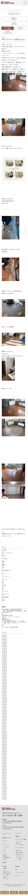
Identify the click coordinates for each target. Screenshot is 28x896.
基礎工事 (4, 618)
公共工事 (4, 585)
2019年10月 (4, 754)
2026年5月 (4, 639)
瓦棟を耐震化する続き (7, 615)
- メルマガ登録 (18, 859)
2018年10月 (4, 772)
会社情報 (4, 866)
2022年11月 (4, 700)
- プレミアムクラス (6, 845)
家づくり (4, 555)
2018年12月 (4, 769)
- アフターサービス (19, 841)
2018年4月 (4, 781)
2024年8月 (4, 669)
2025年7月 (4, 654)
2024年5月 (4, 673)
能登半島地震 (5, 597)
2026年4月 (4, 641)
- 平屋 (4, 851)
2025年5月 (4, 657)
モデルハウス (5, 591)
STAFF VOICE (7, 32)
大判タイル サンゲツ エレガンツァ (11, 617)
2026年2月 (4, 644)
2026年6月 (4, 638)
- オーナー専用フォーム (20, 857)
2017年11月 (4, 789)
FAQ (16, 869)
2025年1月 (4, 661)
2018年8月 (4, 775)
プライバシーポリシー (20, 872)
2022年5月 (4, 709)
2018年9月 (4, 774)
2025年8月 (4, 653)
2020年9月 (4, 738)
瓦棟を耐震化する (6, 619)
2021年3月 (4, 729)
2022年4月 (4, 710)
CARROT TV (20, 28)
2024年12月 (4, 663)
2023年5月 (4, 691)
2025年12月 (4, 647)
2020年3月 (4, 747)
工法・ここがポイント (7, 553)
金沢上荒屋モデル (6, 570)
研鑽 (3, 561)
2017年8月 (4, 793)
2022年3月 (4, 712)
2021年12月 (4, 716)
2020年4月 (4, 746)
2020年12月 (4, 734)
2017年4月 (4, 799)
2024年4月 (4, 675)
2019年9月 (4, 756)
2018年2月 (4, 784)
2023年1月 (4, 697)
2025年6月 (4, 655)
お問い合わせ (18, 850)
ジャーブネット (5, 576)
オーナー (4, 573)
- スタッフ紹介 (5, 878)
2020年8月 (4, 740)
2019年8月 (4, 757)
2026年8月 (4, 635)
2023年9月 (4, 685)
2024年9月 (4, 667)
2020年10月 (4, 737)
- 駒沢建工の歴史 (6, 872)
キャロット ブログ (19, 847)
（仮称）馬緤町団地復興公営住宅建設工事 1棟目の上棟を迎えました (14, 611)
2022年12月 (4, 698)
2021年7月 (4, 723)
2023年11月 (4, 682)
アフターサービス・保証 (20, 839)
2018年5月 (4, 780)
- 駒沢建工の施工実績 (7, 873)
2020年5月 (4, 744)
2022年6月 (4, 707)
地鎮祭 (3, 564)
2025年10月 (4, 650)
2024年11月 (4, 664)
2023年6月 (4, 689)
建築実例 (4, 862)
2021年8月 (4, 722)
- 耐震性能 (5, 855)
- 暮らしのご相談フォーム (20, 852)
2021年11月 (4, 718)
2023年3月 (4, 694)
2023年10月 (4, 683)
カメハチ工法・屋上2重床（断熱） (10, 627)
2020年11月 (4, 735)
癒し (3, 614)
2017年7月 (4, 794)
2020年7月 (4, 741)
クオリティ (4, 854)
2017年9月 (4, 791)
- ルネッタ (5, 849)
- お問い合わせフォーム (20, 856)
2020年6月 (4, 743)
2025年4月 (4, 658)
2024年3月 (4, 676)
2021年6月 (4, 725)
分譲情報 (17, 836)
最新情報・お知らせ (6, 838)
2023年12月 (4, 681)
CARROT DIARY (7, 28)
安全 (3, 588)
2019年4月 (4, 763)
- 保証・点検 (18, 843)
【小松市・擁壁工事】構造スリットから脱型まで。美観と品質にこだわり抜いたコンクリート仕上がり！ (14, 623)
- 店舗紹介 (5, 877)
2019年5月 (4, 762)
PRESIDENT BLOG (14, 19)
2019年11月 (4, 753)
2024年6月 (4, 672)
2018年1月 (4, 786)
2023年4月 (4, 692)
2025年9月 (4, 651)
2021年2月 (4, 731)
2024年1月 (4, 679)
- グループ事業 (5, 875)
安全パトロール (5, 594)
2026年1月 (4, 645)
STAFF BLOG (14, 24)
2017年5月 (4, 797)
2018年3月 (4, 783)
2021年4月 (4, 728)
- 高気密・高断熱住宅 (6, 857)
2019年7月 (4, 759)
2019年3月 (4, 765)
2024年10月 (4, 666)
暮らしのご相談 (4, 892)
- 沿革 (4, 870)
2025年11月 (4, 648)
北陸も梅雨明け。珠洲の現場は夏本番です (12, 609)
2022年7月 (4, 706)
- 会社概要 (5, 868)
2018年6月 (4, 778)
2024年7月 (4, 670)
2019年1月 (4, 768)
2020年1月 (4, 750)
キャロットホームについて (6, 834)
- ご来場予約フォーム (20, 854)
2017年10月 (4, 790)
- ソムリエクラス (6, 847)
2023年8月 (4, 686)
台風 (3, 582)
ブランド (4, 844)
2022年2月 (4, 713)
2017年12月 (4, 787)
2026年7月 (4, 636)
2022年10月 (4, 701)
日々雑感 (4, 550)
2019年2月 (4, 766)
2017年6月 (4, 796)
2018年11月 (4, 771)
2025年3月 (4, 660)
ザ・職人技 (4, 558)
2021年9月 (4, 721)
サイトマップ (18, 875)
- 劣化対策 (5, 859)
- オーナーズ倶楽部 (19, 844)
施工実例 (23, 892)
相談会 (3, 600)
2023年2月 (4, 695)
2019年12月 (4, 751)
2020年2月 (4, 749)
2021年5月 (4, 726)
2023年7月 (4, 688)
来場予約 (14, 892)
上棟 (3, 567)
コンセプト (4, 841)
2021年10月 (4, 719)
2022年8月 (4, 704)
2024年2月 (4, 678)
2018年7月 (4, 777)
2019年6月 (4, 760)
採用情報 (17, 866)
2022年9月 (4, 703)
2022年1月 (4, 715)
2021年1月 (4, 732)
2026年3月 (4, 642)
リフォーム (4, 579)
